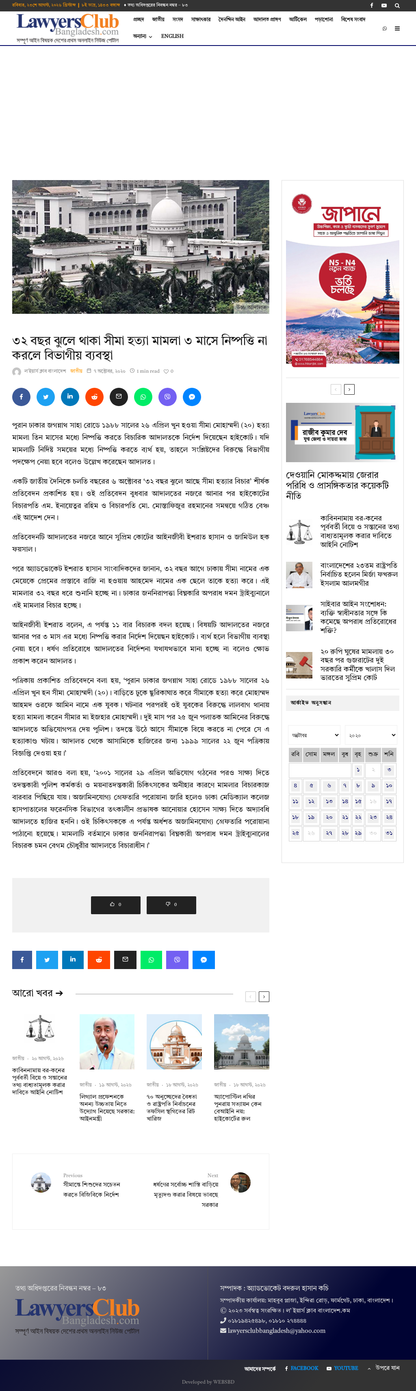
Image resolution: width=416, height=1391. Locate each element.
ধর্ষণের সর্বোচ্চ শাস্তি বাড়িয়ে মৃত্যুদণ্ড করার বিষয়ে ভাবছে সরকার (185, 1191)
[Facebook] (371, 5)
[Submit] (94, 397)
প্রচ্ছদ (138, 19)
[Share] (21, 397)
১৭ (389, 802)
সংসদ (178, 19)
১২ (311, 802)
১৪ (345, 802)
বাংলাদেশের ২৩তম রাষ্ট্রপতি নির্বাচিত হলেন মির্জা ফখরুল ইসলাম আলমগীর (359, 574)
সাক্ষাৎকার (200, 19)
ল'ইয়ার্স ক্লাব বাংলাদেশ (45, 371)
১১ (295, 802)
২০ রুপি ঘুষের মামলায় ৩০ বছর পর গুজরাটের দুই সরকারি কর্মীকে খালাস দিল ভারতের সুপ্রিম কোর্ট (358, 665)
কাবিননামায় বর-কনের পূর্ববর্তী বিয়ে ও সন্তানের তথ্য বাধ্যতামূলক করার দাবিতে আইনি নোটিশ (39, 1082)
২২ (358, 818)
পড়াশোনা (324, 19)
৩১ (389, 833)
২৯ (358, 833)
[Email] (119, 397)
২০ (329, 818)
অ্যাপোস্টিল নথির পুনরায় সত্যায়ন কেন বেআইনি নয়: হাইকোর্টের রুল (238, 1108)
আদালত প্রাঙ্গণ (267, 19)
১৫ (358, 802)
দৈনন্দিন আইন (232, 19)
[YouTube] (384, 5)
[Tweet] (46, 397)
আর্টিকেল (298, 19)
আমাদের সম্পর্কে (260, 1369)
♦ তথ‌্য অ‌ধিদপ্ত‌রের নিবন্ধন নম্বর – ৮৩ (156, 5)
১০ (389, 786)
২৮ (345, 833)
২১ (345, 818)
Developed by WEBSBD (208, 1382)
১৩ (329, 802)
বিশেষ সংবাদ (353, 19)
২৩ (373, 818)
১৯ (311, 818)
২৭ (329, 833)
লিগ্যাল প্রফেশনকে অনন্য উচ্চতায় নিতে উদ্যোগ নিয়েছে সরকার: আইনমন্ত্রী (107, 1108)
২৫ (295, 833)
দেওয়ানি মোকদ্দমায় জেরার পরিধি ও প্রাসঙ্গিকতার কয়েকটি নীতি (337, 486)
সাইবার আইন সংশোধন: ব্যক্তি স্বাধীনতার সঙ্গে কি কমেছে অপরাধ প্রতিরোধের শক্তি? (358, 618)
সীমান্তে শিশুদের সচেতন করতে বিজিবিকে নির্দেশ (91, 1186)
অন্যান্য (139, 36)
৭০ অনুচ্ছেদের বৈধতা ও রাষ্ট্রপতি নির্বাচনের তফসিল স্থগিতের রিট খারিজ (172, 1108)
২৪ (389, 818)
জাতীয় (158, 19)
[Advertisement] (208, 107)
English (172, 36)
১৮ (295, 818)
